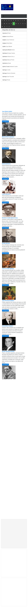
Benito (9, 49)
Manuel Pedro (8, 59)
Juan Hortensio (8, 39)
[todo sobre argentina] (7, 7)
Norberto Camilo (10, 66)
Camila (6, 69)
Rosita (6, 79)
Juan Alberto (7, 46)
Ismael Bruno (8, 36)
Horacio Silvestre (9, 73)
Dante (7, 63)
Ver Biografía (5, 121)
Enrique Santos (9, 53)
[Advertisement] (20, 7)
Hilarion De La (8, 56)
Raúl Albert (7, 43)
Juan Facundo (8, 76)
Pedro (7, 33)
